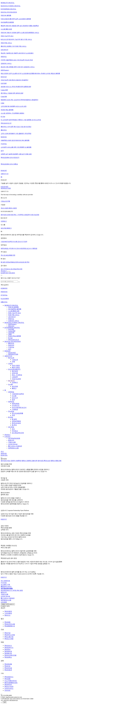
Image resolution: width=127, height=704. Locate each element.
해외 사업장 (16, 367)
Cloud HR (11, 332)
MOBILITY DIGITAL (11, 305)
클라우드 (11, 343)
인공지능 (11, 347)
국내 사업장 (16, 365)
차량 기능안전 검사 (14, 313)
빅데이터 (11, 345)
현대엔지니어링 (9, 635)
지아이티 (7, 690)
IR (5, 390)
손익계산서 (15, 405)
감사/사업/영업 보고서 (19, 407)
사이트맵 (4, 602)
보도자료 (15, 386)
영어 (12, 273)
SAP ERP (11, 329)
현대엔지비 (8, 684)
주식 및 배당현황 (17, 413)
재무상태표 (15, 403)
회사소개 (11, 357)
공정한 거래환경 (15, 460)
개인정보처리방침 (14, 438)
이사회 (14, 396)
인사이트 (4, 582)
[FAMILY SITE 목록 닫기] (1, 694)
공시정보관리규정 (18, 433)
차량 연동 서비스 (13, 315)
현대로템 (7, 679)
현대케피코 (8, 651)
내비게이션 (12, 317)
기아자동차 (8, 613)
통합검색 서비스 (6, 586)
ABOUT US (8, 356)
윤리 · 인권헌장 (17, 375)
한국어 (4, 273)
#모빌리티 (4, 288)
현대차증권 (8, 670)
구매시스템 (12, 442)
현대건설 (7, 633)
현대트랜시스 (8, 647)
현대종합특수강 (9, 626)
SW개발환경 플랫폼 (14, 309)
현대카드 (7, 666)
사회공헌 (15, 377)
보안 (9, 349)
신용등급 (15, 409)
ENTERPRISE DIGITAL (12, 327)
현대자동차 (8, 611)
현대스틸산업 (8, 637)
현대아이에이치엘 (10, 655)
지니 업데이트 (5, 580)
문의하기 (7, 435)
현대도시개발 (8, 638)
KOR (2, 455)
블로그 (14, 388)
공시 (13, 429)
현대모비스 (8, 645)
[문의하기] (1, 702)
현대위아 (7, 649)
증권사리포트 (16, 423)
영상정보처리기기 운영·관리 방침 (12, 590)
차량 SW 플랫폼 (13, 307)
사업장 (10, 363)
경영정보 (11, 392)
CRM (10, 334)
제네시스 (7, 615)
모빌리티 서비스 (13, 321)
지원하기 (15, 382)
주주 (13, 415)
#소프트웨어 (5, 298)
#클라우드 (4, 302)
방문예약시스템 (13, 448)
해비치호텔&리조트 (10, 682)
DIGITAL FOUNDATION (12, 341)
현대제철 (7, 622)
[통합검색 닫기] (1, 275)
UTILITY (7, 436)
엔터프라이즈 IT (13, 339)
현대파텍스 (8, 657)
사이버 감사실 (12, 444)
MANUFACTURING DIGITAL (14, 322)
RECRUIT (11, 380)
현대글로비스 (8, 677)
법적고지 (11, 440)
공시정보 (11, 427)
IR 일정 (14, 419)
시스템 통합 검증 (13, 311)
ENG (6, 455)
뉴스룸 (10, 384)
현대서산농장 (8, 686)
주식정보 (11, 411)
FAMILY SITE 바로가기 (7, 604)
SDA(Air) (11, 326)
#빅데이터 (4, 291)
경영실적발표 (16, 421)
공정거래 (15, 373)
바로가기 (4, 519)
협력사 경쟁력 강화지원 (29, 460)
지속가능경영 (16, 379)
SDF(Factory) (12, 324)
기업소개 (15, 359)
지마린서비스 (8, 688)
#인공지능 (4, 295)
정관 (13, 399)
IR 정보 (10, 417)
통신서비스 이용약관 (15, 446)
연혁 (13, 361)
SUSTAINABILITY (14, 369)
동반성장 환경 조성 (44, 460)
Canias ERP (11, 331)
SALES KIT (12, 352)
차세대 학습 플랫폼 (14, 336)
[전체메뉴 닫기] (1, 457)
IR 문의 (14, 425)
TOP (4, 702)
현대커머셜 (8, 668)
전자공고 (15, 431)
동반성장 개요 (5, 460)
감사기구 (15, 398)
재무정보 (11, 401)
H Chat (10, 338)
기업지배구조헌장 (18, 394)
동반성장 (15, 371)
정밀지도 (11, 319)
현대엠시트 (8, 653)
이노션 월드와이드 (10, 680)
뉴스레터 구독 (5, 584)
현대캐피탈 (8, 664)
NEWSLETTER (13, 354)
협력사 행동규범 (56, 460)
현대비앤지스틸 (9, 624)
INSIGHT (7, 351)
